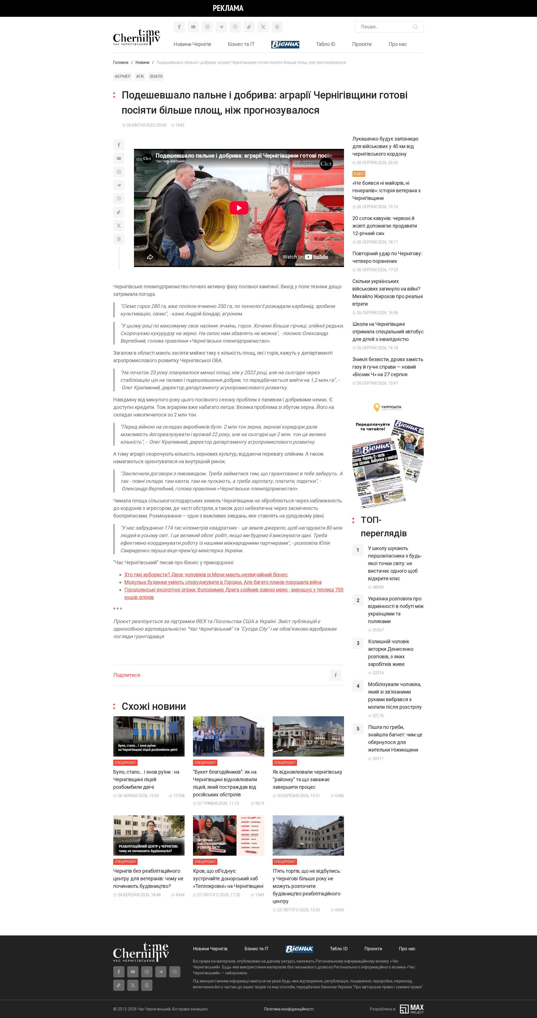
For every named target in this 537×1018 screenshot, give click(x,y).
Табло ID (325, 44)
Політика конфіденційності (289, 1009)
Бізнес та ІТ (241, 44)
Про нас (397, 44)
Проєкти (362, 44)
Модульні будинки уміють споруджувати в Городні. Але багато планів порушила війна (223, 582)
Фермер (123, 76)
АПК (140, 76)
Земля (156, 76)
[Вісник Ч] (285, 45)
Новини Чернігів (192, 44)
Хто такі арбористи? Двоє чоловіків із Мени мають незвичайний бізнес (206, 574)
